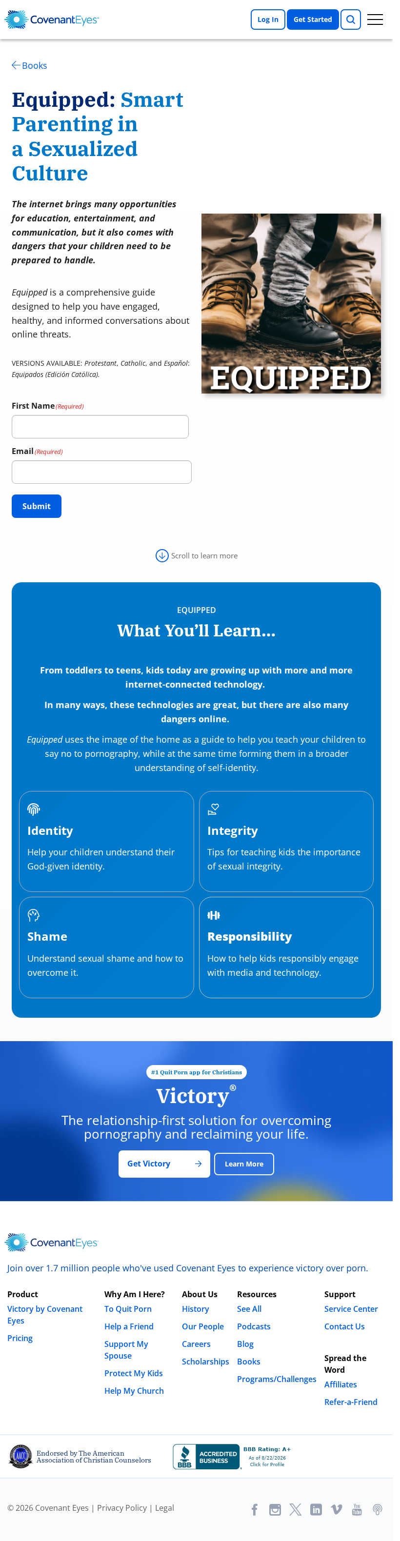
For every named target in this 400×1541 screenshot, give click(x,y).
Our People (203, 1326)
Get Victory (148, 1163)
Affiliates (340, 1384)
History (195, 1309)
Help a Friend (129, 1326)
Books (34, 65)
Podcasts (254, 1326)
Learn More (244, 1163)
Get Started (313, 19)
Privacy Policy (122, 1507)
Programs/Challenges (277, 1379)
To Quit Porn (128, 1309)
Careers (196, 1344)
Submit (36, 506)
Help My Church (134, 1390)
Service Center (351, 1309)
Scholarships (205, 1361)
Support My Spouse (126, 1350)
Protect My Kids (133, 1373)
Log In (268, 19)
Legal (164, 1507)
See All (249, 1309)
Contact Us (344, 1326)
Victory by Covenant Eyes (44, 1315)
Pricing (20, 1338)
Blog (245, 1344)
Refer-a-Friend (351, 1402)
